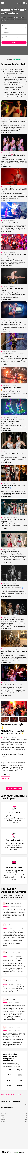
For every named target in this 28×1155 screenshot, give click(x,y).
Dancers (19, 1094)
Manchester (4, 1114)
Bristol (2, 1117)
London (3, 1110)
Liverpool (3, 1115)
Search (18, 3)
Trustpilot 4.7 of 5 (19, 1152)
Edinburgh (3, 1119)
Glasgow (3, 1121)
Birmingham (4, 1112)
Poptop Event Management (7, 1094)
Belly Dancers (4, 1104)
